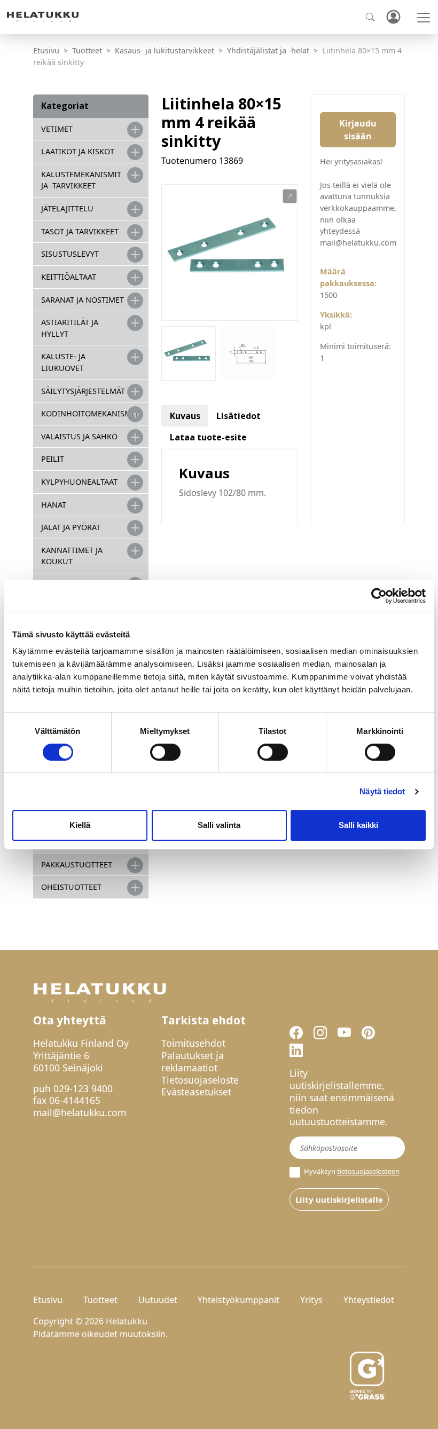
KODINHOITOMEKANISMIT (89, 413)
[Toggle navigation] (423, 17)
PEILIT (52, 459)
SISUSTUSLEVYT (70, 254)
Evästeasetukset (196, 1091)
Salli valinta (219, 825)
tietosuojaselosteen (368, 1172)
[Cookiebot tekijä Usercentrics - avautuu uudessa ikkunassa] (379, 596)
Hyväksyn (351, 1171)
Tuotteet (87, 50)
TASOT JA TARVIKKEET (80, 231)
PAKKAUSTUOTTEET (76, 864)
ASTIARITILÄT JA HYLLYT (69, 328)
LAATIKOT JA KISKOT (77, 151)
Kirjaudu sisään (358, 129)
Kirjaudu (393, 17)
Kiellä (79, 825)
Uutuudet (157, 1300)
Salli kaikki (358, 825)
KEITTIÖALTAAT (68, 277)
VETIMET (57, 129)
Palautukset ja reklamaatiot (192, 1061)
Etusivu (46, 50)
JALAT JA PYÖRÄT (70, 527)
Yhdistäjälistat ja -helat (268, 50)
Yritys (311, 1300)
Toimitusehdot (193, 1043)
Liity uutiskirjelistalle (339, 1199)
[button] (289, 196)
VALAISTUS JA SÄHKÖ (79, 436)
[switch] (165, 752)
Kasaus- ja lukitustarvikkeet (164, 50)
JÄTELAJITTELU (67, 208)
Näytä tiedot (382, 791)
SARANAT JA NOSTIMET (82, 300)
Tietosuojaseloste (200, 1079)
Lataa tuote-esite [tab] (208, 437)
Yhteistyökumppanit (238, 1300)
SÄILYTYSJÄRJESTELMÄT (83, 391)
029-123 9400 (83, 1088)
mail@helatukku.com (79, 1112)
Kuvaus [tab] (185, 416)
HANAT (53, 505)
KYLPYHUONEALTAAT (79, 482)
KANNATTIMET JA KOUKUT (72, 556)
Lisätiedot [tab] (238, 416)
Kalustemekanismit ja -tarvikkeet (81, 180)
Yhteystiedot (368, 1300)
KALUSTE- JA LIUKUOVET (63, 362)
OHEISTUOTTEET (71, 887)
